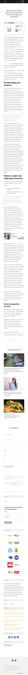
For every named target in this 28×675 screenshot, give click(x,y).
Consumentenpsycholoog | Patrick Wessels (13, 609)
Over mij (6, 500)
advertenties (7, 332)
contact (8, 603)
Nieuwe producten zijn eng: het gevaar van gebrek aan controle (13, 394)
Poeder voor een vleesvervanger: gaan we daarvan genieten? (12, 416)
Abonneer (21, 295)
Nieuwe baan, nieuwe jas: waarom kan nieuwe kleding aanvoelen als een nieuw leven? (14, 628)
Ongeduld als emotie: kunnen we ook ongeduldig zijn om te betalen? (12, 624)
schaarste (20, 334)
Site (4, 460)
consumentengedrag (10, 334)
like (17, 293)
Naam (5, 450)
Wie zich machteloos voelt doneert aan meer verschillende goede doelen (13, 621)
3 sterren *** (6, 63)
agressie (15, 332)
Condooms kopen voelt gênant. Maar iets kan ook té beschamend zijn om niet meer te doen (13, 613)
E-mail (5, 455)
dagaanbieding (17, 243)
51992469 (5, 671)
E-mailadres (7, 516)
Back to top (20, 673)
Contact (5, 502)
